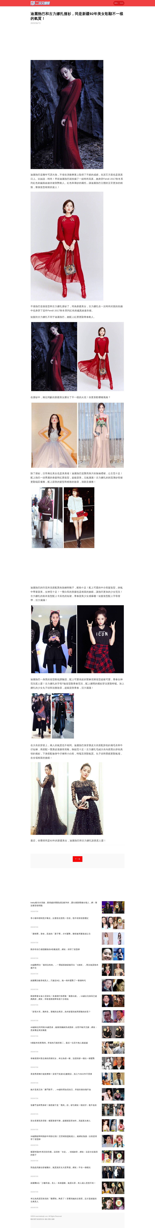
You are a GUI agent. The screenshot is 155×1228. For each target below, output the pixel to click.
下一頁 (77, 859)
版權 (52, 1219)
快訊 (121, 3)
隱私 (49, 1219)
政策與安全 (40, 1219)
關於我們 (33, 1219)
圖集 (116, 3)
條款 (46, 1219)
